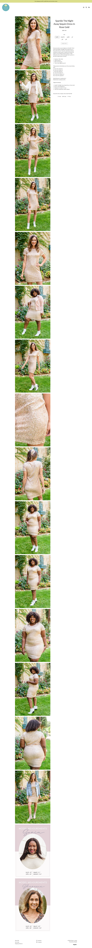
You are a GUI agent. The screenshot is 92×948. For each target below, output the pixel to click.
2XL (66, 39)
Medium (63, 37)
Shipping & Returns (19, 943)
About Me (17, 940)
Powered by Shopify (73, 941)
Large (68, 37)
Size (64, 34)
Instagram (39, 942)
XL (72, 37)
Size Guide (17, 942)
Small (57, 37)
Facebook (39, 940)
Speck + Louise (74, 940)
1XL (62, 39)
